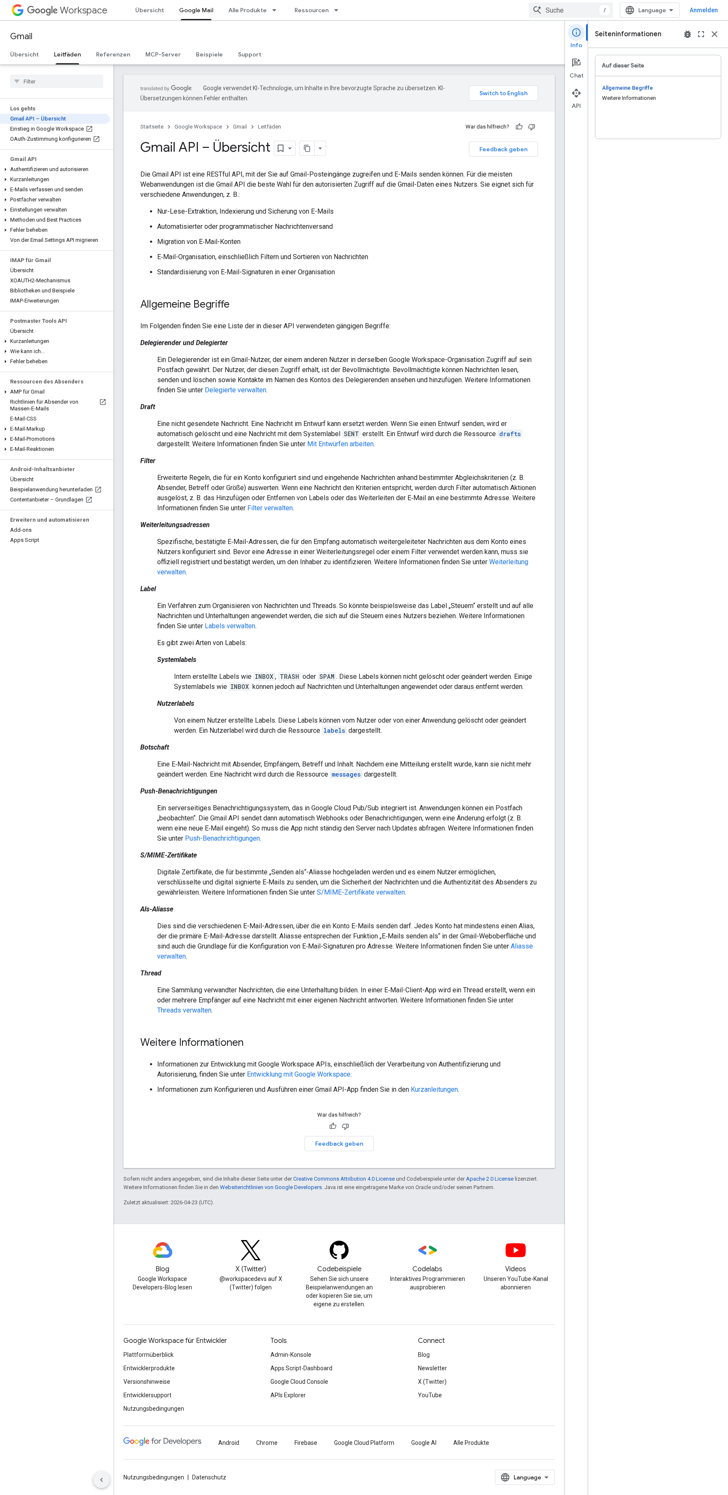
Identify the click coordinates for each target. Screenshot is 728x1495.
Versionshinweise (146, 1381)
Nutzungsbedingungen (153, 1408)
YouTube (430, 1395)
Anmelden (704, 10)
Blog (424, 1354)
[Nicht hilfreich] (531, 127)
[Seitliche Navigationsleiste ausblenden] (101, 1479)
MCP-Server (163, 54)
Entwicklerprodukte (149, 1368)
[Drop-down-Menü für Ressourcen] (339, 10)
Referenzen (113, 54)
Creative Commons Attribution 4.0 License (344, 1179)
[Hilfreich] (519, 127)
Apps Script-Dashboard (301, 1368)
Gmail (21, 36)
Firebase (305, 1442)
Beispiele (209, 54)
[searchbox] (56, 81)
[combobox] (571, 10)
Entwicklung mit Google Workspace (299, 1074)
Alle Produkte (247, 10)
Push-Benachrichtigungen (222, 838)
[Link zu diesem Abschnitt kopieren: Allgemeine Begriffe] (238, 305)
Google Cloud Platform (364, 1442)
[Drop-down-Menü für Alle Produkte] (277, 10)
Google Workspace (198, 126)
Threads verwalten (184, 1010)
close (714, 34)
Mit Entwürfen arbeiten (340, 444)
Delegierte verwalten (235, 390)
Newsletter (432, 1368)
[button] (55, 169)
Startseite (151, 126)
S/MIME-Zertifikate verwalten (361, 892)
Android (228, 1442)
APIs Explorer (288, 1395)
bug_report (687, 34)
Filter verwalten (270, 508)
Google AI (423, 1442)
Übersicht (149, 10)
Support (249, 54)
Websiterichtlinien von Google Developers (271, 1187)
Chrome (267, 1442)
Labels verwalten (230, 626)
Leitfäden (67, 54)
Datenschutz (209, 1477)
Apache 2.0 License (490, 1179)
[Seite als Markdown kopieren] (307, 148)
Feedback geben (503, 149)
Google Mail (196, 10)
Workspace (83, 10)
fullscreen (701, 34)
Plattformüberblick (148, 1354)
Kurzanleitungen (434, 1089)
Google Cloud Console (299, 1381)
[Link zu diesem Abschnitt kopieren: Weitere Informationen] (252, 1043)
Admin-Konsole (290, 1354)
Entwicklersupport (147, 1395)
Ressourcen (311, 10)
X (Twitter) (432, 1381)
